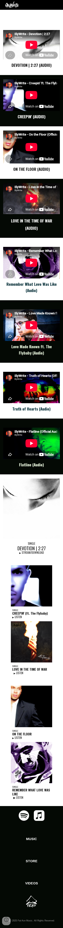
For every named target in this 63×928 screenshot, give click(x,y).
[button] (6, 921)
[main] (31, 18)
